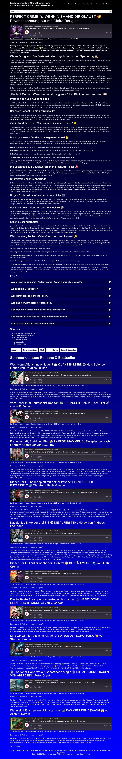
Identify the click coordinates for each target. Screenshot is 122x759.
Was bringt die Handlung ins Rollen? (29, 296)
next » (19, 746)
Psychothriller (52, 350)
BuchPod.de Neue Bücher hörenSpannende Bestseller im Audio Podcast (32, 4)
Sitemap (87, 754)
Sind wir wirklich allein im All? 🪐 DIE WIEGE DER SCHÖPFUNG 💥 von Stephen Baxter (57, 637)
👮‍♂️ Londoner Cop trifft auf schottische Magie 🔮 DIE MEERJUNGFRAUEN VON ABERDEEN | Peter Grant (59, 673)
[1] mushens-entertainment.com (24, 333)
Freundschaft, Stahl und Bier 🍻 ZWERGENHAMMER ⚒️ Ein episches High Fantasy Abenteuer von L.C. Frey (60, 443)
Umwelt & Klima (88, 4)
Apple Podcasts (23, 42)
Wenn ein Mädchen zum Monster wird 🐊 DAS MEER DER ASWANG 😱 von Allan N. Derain (60, 712)
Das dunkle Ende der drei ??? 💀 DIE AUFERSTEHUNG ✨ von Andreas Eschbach (57, 524)
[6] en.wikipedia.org (20, 337)
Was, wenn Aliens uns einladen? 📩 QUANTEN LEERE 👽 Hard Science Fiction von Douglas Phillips (57, 366)
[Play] (27, 32)
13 (16, 746)
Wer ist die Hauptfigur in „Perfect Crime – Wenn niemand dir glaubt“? (46, 282)
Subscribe (33, 36)
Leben (108, 4)
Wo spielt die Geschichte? (24, 289)
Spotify (40, 42)
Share (40, 36)
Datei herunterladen (16, 39)
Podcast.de (33, 42)
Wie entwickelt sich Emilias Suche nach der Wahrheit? (39, 316)
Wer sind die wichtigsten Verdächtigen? (31, 302)
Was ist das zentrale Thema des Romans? (32, 323)
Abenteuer (15, 350)
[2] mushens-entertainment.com (24, 335)
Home (70, 4)
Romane (77, 4)
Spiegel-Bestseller (68, 350)
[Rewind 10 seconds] (35, 33)
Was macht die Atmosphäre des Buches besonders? (38, 309)
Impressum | (70, 754)
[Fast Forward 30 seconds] (41, 33)
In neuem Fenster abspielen (34, 39)
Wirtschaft (100, 4)
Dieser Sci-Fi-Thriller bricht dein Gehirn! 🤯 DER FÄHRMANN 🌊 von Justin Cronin (60, 564)
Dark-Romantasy (30, 350)
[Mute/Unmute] (31, 33)
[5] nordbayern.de (20, 344)
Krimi (41, 350)
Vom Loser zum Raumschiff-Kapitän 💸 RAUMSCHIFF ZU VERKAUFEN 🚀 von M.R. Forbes (59, 404)
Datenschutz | (80, 754)
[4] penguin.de (18, 342)
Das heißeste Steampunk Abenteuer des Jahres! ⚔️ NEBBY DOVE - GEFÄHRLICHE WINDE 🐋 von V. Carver (55, 601)
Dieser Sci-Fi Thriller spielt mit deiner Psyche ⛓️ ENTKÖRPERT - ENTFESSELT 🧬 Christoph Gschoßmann (53, 483)
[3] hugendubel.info (20, 340)
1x (38, 33)
